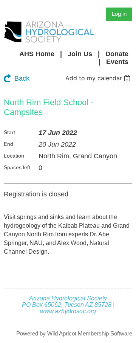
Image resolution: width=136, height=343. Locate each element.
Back (21, 78)
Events (117, 62)
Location (14, 156)
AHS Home (36, 54)
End (8, 144)
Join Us (80, 54)
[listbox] (98, 78)
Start (9, 132)
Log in (119, 14)
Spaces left (17, 167)
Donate (116, 54)
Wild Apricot (61, 333)
